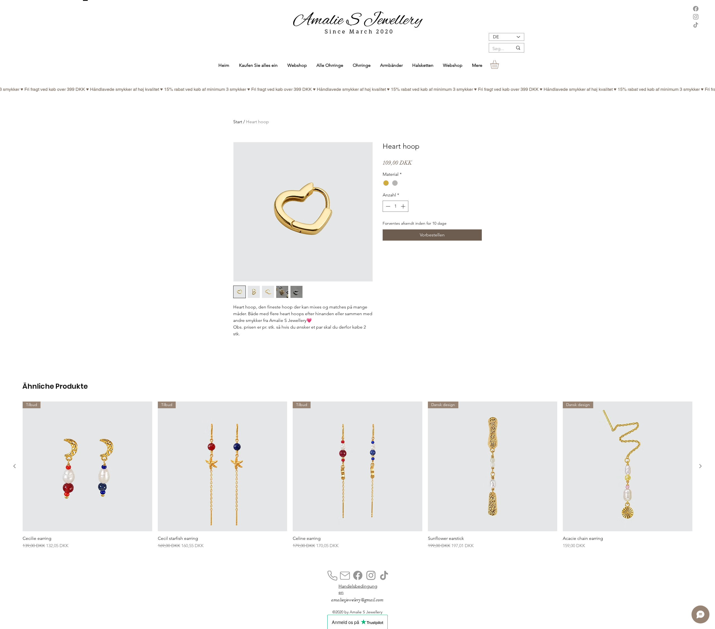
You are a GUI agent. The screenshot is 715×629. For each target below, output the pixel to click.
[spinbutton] (395, 206)
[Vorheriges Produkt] (14, 466)
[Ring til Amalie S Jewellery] (332, 575)
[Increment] (403, 206)
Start (237, 121)
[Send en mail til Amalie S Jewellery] (345, 575)
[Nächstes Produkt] (700, 466)
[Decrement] (387, 206)
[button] (361, 65)
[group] (357, 482)
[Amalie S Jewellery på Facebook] (695, 8)
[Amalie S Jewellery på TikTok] (695, 25)
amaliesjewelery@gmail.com (357, 600)
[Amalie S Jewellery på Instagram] (695, 16)
